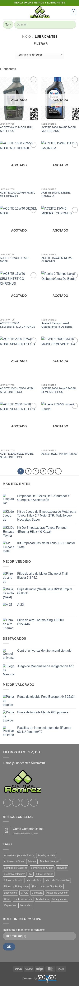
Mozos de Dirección (57, 892)
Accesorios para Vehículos (19, 855)
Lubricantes (10, 892)
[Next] (58, 471)
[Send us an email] (34, 803)
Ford (34, 886)
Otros (7, 899)
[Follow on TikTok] (25, 803)
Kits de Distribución (52, 886)
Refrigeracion (59, 899)
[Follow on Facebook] (7, 803)
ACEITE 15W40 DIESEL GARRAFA (55, 194)
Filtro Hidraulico (44, 874)
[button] (5, 12)
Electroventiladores (14, 874)
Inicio (26, 36)
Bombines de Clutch (42, 867)
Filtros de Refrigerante (16, 886)
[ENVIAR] (71, 24)
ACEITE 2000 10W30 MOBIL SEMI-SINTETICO (17, 390)
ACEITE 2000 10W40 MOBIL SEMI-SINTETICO (58, 390)
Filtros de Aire (33, 880)
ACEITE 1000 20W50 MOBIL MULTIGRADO (58, 129)
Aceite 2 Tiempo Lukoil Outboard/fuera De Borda (56, 325)
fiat (30, 874)
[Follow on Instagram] (16, 803)
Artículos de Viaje (14, 861)
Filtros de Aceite (13, 880)
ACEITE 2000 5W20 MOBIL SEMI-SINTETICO (16, 455)
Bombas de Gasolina (15, 867)
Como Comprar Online (28, 828)
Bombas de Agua (49, 861)
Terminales (26, 905)
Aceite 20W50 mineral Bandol (59, 453)
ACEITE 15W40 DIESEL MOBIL (14, 260)
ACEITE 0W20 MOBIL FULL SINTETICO (17, 129)
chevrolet (62, 867)
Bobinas (31, 861)
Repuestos (10, 905)
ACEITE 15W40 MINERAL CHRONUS (57, 260)
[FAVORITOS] (66, 12)
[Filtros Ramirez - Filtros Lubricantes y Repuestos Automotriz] (39, 12)
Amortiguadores (46, 855)
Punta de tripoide (23, 899)
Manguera (36, 892)
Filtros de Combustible (57, 880)
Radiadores (42, 899)
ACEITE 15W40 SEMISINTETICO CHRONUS (17, 325)
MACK (24, 892)
